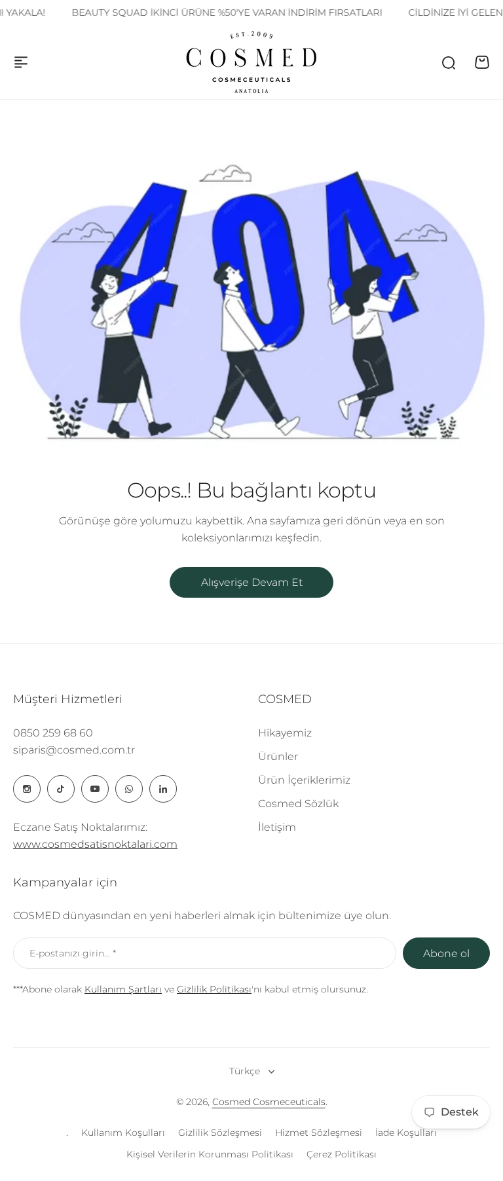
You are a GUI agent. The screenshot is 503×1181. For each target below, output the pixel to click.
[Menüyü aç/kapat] (21, 62)
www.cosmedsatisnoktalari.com (95, 844)
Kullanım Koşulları (123, 1132)
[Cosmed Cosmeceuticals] (251, 62)
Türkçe (244, 1071)
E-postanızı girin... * (72, 953)
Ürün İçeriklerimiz (304, 780)
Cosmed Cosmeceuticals (269, 1102)
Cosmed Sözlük (298, 803)
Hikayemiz (285, 733)
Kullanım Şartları (123, 989)
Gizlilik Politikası (214, 989)
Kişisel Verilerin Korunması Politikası (209, 1154)
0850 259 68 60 (53, 733)
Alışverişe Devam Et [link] (252, 582)
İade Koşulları (406, 1132)
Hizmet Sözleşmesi (318, 1132)
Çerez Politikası (342, 1154)
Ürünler (278, 756)
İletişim (277, 827)
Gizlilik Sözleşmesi (220, 1132)
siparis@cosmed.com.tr (74, 750)
